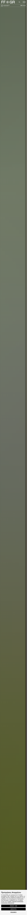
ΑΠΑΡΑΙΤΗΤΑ (13, 909)
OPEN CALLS (23, 5)
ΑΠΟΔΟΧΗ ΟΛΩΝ (13, 906)
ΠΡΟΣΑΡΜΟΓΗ (13, 912)
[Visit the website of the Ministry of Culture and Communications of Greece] (5, 5)
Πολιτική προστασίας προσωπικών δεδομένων (12, 902)
